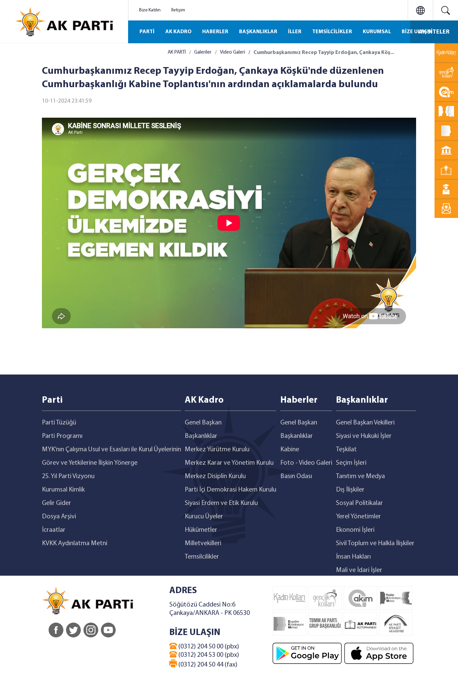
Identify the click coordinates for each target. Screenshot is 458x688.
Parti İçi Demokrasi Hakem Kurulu (230, 489)
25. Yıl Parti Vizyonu (68, 476)
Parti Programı (62, 436)
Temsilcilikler (202, 557)
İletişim (178, 10)
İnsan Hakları (353, 557)
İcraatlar (53, 530)
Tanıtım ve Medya (360, 476)
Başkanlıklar (201, 436)
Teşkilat (346, 449)
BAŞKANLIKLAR (258, 32)
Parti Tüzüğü (59, 422)
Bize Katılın (150, 10)
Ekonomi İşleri (355, 530)
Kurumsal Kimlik (63, 489)
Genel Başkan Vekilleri (365, 422)
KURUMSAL (377, 32)
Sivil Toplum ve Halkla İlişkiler (375, 543)
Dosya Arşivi (59, 516)
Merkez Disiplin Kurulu (215, 476)
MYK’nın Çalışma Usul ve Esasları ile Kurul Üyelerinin (111, 449)
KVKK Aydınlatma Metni (74, 543)
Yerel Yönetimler (358, 516)
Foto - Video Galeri (306, 463)
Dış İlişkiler (350, 489)
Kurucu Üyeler (204, 516)
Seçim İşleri (351, 463)
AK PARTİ (177, 52)
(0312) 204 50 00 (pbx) (208, 646)
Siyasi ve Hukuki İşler (364, 436)
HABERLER (215, 32)
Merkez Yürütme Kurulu (217, 449)
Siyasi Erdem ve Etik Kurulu (221, 503)
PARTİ (147, 32)
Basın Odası (296, 476)
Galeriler (203, 52)
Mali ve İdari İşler (359, 570)
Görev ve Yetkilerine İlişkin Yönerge (89, 463)
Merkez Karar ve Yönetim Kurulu (229, 463)
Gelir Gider (56, 503)
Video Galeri (232, 52)
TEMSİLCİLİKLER (332, 32)
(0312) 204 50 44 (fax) (207, 665)
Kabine (289, 449)
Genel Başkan (203, 422)
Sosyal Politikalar (359, 503)
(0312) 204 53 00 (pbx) (208, 655)
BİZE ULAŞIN (417, 32)
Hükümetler (201, 530)
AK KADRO (178, 32)
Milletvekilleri (203, 543)
